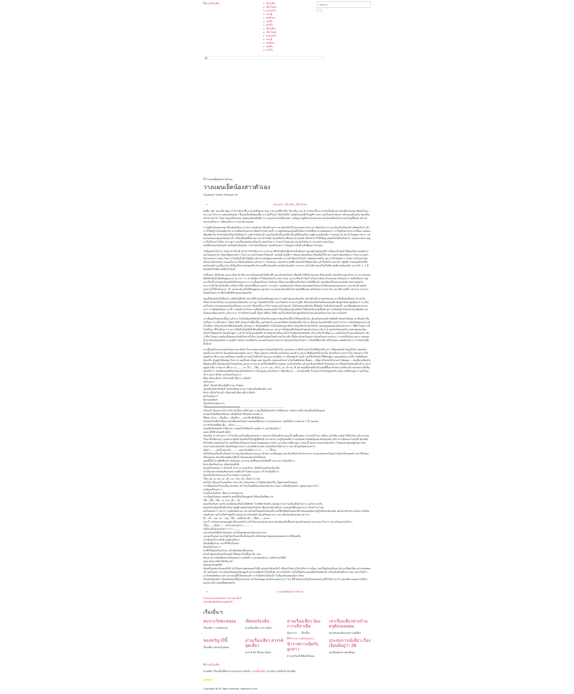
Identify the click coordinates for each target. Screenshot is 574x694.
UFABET (208, 679)
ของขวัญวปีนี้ (215, 640)
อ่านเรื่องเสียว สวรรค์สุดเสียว (264, 643)
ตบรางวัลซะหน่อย (219, 621)
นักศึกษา (270, 17)
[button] (209, 195)
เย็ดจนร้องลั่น (257, 621)
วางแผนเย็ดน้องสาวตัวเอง (290, 591)
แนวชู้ (269, 14)
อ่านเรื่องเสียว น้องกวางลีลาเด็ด (303, 623)
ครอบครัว (271, 10)
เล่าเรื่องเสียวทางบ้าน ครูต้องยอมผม (348, 623)
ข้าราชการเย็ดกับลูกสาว (303, 646)
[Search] (319, 10)
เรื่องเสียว (271, 3)
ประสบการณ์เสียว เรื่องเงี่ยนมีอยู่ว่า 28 (350, 643)
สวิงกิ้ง (269, 24)
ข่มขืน (269, 21)
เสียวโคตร (271, 6)
